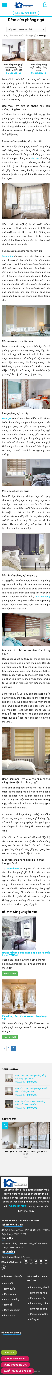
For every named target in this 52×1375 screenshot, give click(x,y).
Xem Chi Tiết (10, 973)
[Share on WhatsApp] (26, 1261)
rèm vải (35, 158)
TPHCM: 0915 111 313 (15, 1358)
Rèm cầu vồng (11, 1299)
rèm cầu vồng (42, 596)
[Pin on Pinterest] (41, 1261)
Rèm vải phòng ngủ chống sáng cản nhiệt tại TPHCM (13, 67)
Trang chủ (7, 35)
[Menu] (4, 5)
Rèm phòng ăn (37, 1298)
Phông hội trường (39, 1314)
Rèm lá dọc (10, 1315)
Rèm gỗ (6, 418)
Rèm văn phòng (38, 1308)
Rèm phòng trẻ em (40, 1303)
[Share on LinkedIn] (46, 1261)
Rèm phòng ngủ (38, 1292)
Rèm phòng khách (39, 1287)
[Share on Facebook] (31, 1261)
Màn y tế (34, 1319)
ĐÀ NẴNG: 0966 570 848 (17, 1371)
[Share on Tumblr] (4, 1267)
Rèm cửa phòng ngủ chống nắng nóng (38, 67)
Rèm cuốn (7, 256)
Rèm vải (8, 1283)
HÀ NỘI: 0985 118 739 (15, 1364)
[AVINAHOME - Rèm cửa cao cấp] (23, 5)
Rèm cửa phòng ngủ (25, 35)
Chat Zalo (9, 1352)
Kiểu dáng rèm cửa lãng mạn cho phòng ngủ (24, 1017)
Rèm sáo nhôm (12, 1310)
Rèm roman (10, 1294)
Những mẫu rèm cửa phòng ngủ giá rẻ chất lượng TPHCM (26, 954)
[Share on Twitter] (36, 1261)
